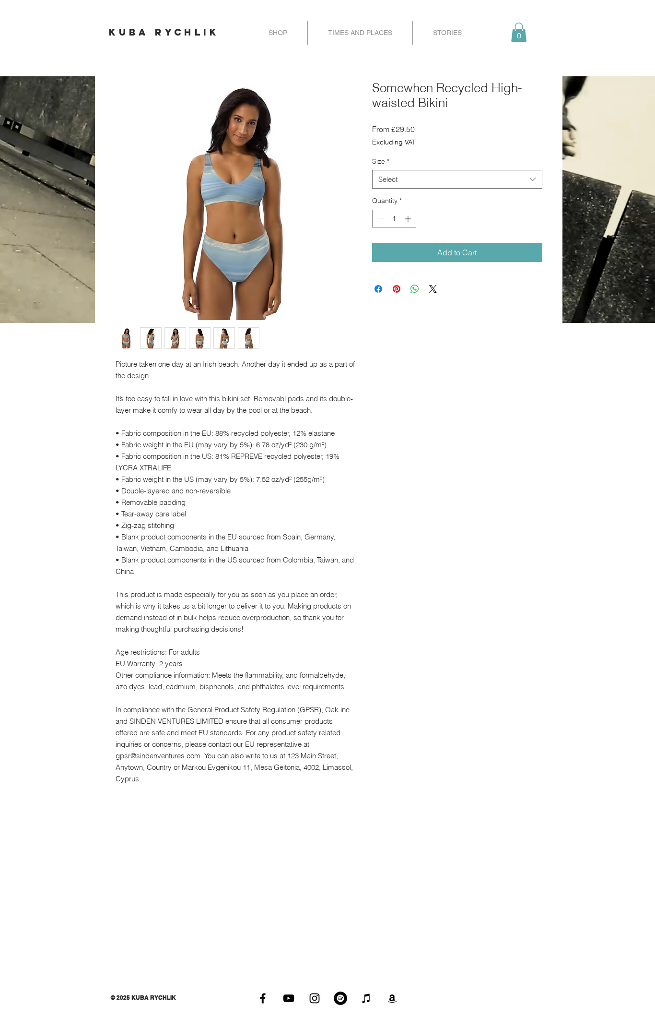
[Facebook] (262, 998)
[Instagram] (314, 998)
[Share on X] (433, 289)
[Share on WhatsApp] (415, 289)
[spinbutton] (394, 218)
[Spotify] (340, 998)
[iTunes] (366, 998)
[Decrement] (380, 218)
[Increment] (409, 218)
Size (380, 161)
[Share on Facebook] (378, 289)
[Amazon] (392, 998)
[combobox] (457, 179)
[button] (519, 32)
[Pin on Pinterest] (396, 289)
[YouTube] (288, 998)
